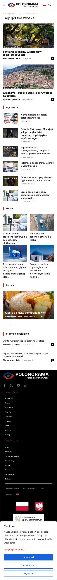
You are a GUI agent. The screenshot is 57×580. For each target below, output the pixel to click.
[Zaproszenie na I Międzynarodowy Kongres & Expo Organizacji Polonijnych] (10, 151)
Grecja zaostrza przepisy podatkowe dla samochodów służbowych (35, 195)
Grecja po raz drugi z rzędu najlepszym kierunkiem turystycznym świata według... (40, 270)
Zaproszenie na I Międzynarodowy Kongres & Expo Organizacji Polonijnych (35, 150)
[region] (28, 550)
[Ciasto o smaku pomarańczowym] (28, 305)
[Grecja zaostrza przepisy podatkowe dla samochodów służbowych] (10, 195)
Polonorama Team (11, 58)
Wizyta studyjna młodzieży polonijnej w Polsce (23, 341)
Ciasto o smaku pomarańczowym (25, 312)
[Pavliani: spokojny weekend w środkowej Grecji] (28, 35)
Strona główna (9, 13)
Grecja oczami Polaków (13, 47)
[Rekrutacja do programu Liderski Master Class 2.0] (10, 166)
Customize (28, 565)
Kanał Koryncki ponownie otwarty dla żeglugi (40, 236)
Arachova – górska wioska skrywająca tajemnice (27, 94)
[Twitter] (11, 385)
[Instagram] (25, 385)
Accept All (28, 557)
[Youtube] (18, 385)
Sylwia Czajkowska (11, 99)
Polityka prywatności (14, 549)
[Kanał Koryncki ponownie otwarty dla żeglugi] (42, 222)
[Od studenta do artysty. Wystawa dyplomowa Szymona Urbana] (10, 181)
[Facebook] (4, 385)
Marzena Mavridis (11, 344)
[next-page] (10, 325)
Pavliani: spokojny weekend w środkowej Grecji (22, 53)
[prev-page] (5, 325)
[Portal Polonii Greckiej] (23, 5)
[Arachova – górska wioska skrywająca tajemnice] (28, 76)
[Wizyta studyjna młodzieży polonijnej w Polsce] (10, 118)
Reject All (28, 573)
